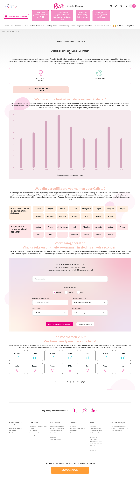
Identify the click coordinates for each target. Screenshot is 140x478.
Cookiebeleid (82, 463)
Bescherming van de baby (96, 443)
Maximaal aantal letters (79, 298)
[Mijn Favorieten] (121, 6)
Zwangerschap (55, 423)
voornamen (10, 31)
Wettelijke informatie (62, 463)
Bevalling (73, 423)
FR (130, 6)
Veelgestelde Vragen (117, 423)
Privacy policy (73, 463)
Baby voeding (93, 439)
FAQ (47, 463)
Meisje (58, 292)
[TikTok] (16, 7)
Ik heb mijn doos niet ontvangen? (118, 426)
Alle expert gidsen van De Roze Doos (18, 435)
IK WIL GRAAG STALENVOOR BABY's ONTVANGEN (70, 470)
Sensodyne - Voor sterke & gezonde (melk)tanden (101, 15)
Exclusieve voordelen (14, 432)
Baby (92, 423)
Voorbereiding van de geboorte (77, 428)
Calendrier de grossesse (55, 439)
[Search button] (111, 6)
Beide (82, 292)
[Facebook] (4, 7)
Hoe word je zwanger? (35, 435)
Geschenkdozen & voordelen (18, 16)
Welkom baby (73, 430)
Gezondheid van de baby (96, 430)
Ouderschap (93, 450)
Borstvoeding (93, 437)
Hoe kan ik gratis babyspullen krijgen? (119, 428)
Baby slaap (92, 435)
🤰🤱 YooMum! (118, 26)
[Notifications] (126, 6)
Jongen (70, 292)
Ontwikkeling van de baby (96, 428)
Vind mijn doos (12, 430)
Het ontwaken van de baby (96, 441)
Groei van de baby (94, 448)
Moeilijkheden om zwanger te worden (38, 426)
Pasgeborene (93, 426)
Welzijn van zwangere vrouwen (57, 430)
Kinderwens (34, 423)
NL (134, 6)
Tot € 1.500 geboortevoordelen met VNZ (40, 15)
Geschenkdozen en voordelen (16, 424)
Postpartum (73, 432)
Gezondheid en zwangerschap (57, 428)
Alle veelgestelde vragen (116, 430)
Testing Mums (130, 26)
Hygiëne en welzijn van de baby (97, 432)
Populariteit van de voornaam (41, 89)
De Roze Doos (8, 26)
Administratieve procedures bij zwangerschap (57, 436)
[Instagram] (8, 7)
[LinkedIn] (12, 7)
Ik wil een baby (33, 428)
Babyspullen (93, 445)
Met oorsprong (77, 308)
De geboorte (73, 426)
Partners (51, 463)
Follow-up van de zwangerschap (57, 426)
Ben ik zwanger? (33, 430)
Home (3, 31)
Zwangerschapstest (34, 432)
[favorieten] (72, 41)
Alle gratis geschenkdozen (15, 428)
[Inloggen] (116, 6)
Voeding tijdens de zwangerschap (57, 432)
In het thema (36, 308)
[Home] (69, 6)
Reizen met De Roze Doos (102, 26)
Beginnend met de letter (40, 298)
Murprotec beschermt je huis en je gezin (82, 15)
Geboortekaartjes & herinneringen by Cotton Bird (75, 26)
